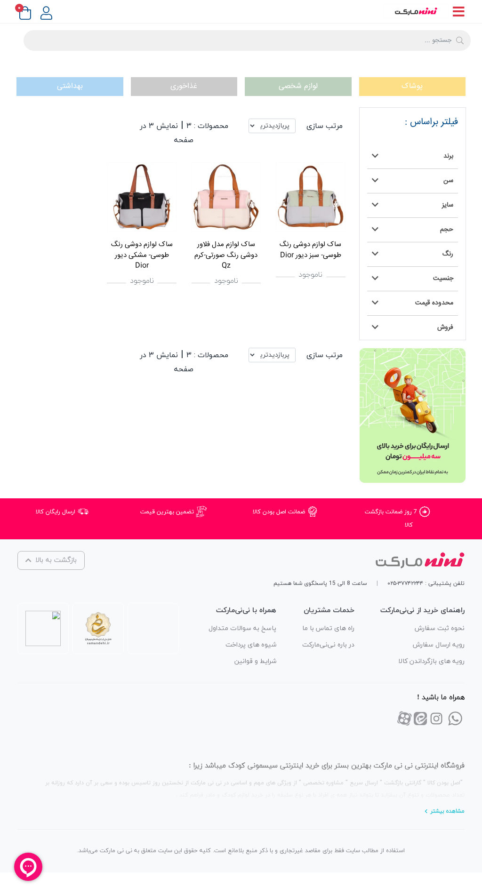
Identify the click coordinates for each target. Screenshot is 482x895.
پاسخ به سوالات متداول (242, 628)
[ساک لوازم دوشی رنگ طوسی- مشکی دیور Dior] (141, 197)
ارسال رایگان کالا (56, 512)
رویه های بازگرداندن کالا (431, 661)
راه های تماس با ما (328, 628)
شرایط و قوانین (255, 661)
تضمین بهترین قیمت (168, 512)
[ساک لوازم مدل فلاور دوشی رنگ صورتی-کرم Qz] (226, 197)
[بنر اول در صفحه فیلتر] (412, 415)
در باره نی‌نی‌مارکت (328, 644)
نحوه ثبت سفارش (440, 628)
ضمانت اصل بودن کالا (280, 512)
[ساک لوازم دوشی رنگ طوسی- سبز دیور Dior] (310, 197)
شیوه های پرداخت (250, 644)
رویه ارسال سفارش (439, 644)
